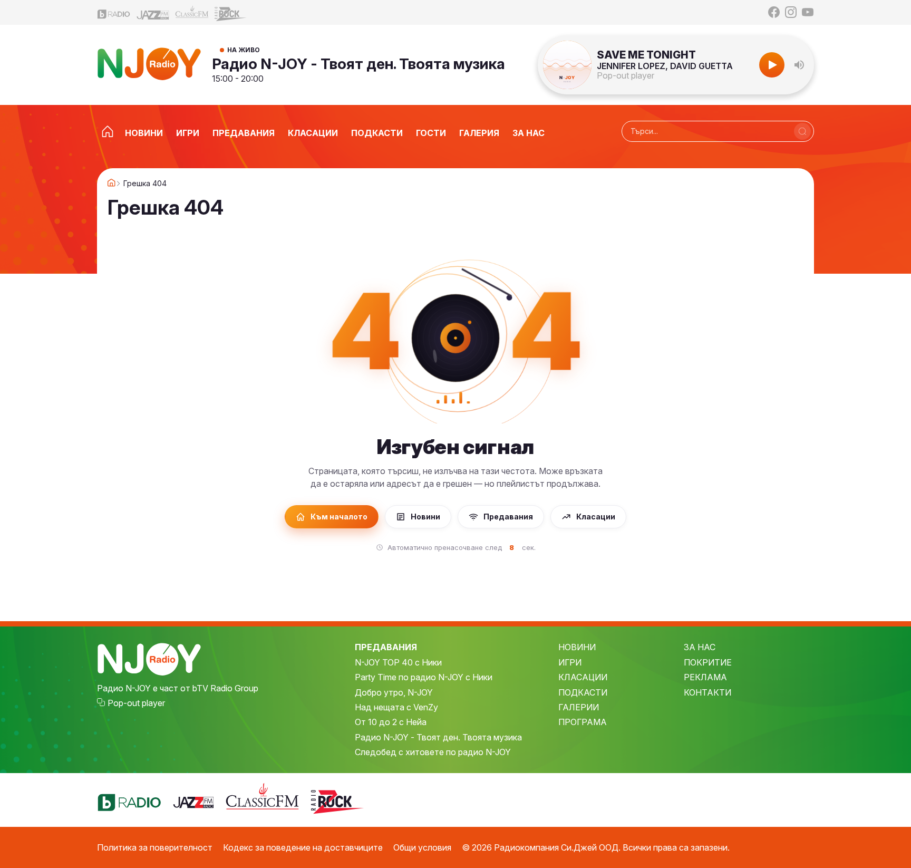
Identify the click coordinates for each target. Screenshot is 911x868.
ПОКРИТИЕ (708, 662)
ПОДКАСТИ (582, 692)
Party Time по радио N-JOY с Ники (423, 677)
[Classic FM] (192, 12)
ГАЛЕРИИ (578, 707)
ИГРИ (570, 662)
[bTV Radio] (114, 12)
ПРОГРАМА (582, 722)
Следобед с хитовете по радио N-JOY (433, 752)
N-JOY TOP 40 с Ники (398, 662)
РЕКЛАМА (705, 677)
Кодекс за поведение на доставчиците (303, 847)
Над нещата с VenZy (396, 707)
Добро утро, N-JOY (394, 692)
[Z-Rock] (231, 12)
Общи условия (422, 847)
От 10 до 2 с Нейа (391, 722)
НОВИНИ (577, 647)
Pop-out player (625, 75)
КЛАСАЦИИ (582, 677)
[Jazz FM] (153, 12)
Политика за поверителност (154, 847)
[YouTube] (807, 12)
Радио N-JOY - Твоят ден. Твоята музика (358, 63)
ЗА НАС (699, 647)
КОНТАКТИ (707, 692)
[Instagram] (790, 12)
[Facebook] (774, 12)
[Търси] (802, 131)
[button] (799, 64)
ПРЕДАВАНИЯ (386, 647)
